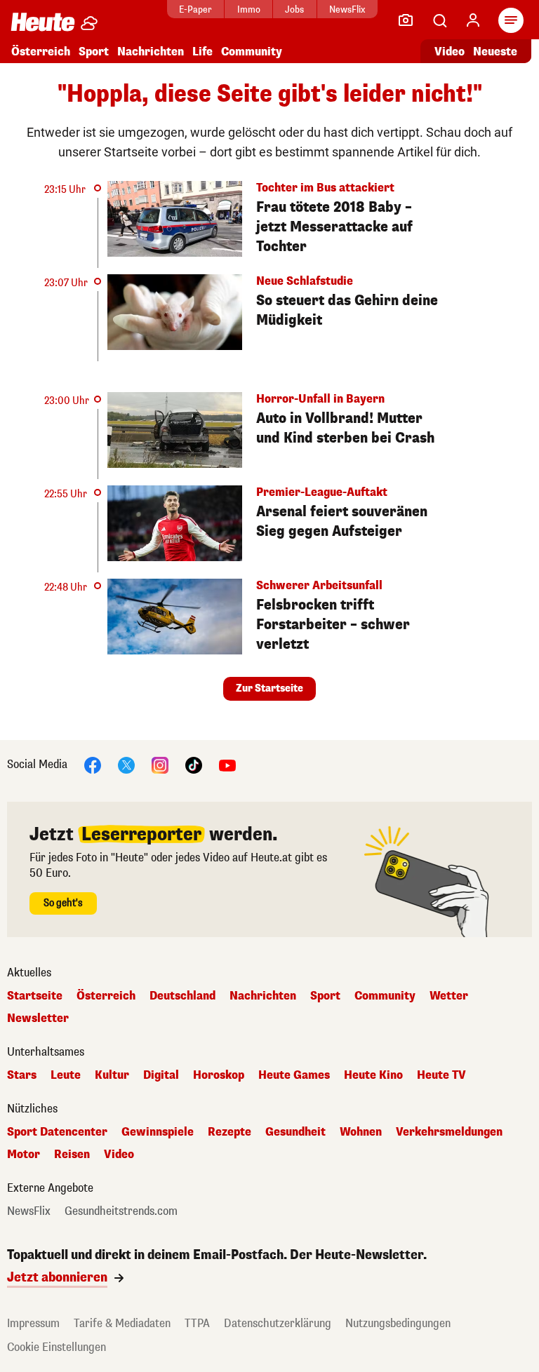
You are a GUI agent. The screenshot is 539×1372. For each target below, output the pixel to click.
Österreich (40, 51)
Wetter (449, 996)
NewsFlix (347, 9)
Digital (161, 1075)
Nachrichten (262, 996)
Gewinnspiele (157, 1132)
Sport (94, 51)
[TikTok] (193, 764)
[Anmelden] (473, 20)
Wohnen (361, 1132)
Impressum (33, 1323)
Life (202, 51)
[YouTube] (227, 764)
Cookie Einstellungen (56, 1347)
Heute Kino (373, 1075)
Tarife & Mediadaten (122, 1323)
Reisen (72, 1155)
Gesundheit (295, 1132)
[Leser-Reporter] (405, 20)
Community (251, 51)
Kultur (112, 1075)
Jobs (294, 9)
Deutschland (182, 996)
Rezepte (229, 1132)
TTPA (197, 1323)
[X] (126, 764)
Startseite (34, 996)
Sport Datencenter (57, 1132)
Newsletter (38, 1018)
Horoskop (218, 1075)
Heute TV (441, 1075)
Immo (248, 9)
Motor (23, 1155)
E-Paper (195, 9)
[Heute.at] (43, 21)
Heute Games (294, 1075)
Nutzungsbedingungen (398, 1323)
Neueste (495, 51)
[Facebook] (92, 764)
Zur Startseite (269, 688)
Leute (66, 1075)
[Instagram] (160, 764)
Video (449, 51)
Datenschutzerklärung (277, 1323)
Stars (21, 1075)
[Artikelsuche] (439, 20)
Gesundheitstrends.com (121, 1211)
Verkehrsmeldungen (449, 1132)
